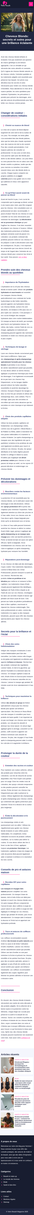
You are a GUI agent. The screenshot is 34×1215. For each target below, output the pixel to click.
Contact (6, 1196)
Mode (5, 1182)
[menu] (31, 4)
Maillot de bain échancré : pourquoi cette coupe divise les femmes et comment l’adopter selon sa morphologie (23, 1084)
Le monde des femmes (11, 1179)
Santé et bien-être (9, 1185)
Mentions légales (9, 1199)
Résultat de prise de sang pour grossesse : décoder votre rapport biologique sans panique (23, 1102)
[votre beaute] (5, 6)
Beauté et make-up (10, 1176)
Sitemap (6, 1202)
